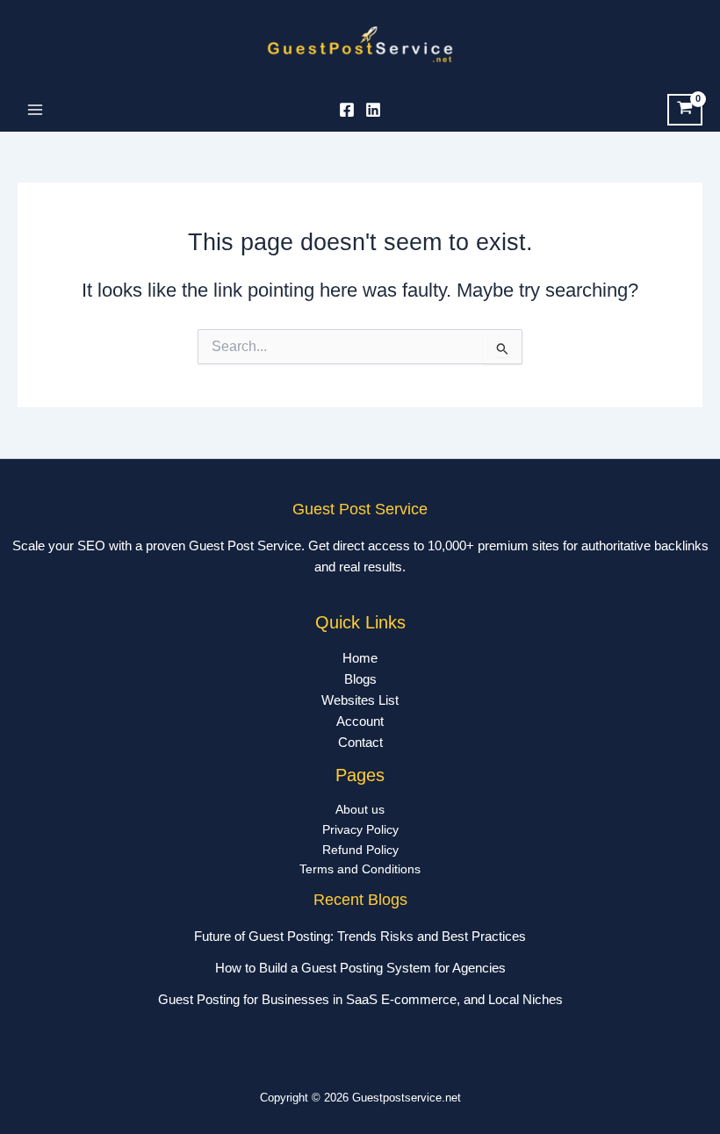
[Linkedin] (373, 110)
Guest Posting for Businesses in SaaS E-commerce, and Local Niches (360, 1000)
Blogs (360, 679)
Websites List (360, 700)
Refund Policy (360, 850)
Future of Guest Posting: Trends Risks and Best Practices (360, 936)
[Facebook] (347, 110)
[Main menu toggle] (35, 109)
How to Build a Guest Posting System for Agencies (360, 968)
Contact (360, 743)
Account (360, 721)
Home (360, 658)
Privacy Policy (360, 829)
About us (360, 809)
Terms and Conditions (360, 869)
